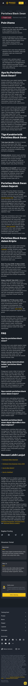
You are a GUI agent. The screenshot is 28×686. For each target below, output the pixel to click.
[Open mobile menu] (25, 3)
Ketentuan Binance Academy (12, 678)
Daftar (21, 3)
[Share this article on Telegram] (15, 535)
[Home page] (10, 3)
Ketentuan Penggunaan (15, 677)
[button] (25, 3)
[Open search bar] (16, 3)
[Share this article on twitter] (2, 535)
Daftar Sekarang (14, 594)
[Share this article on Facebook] (9, 535)
